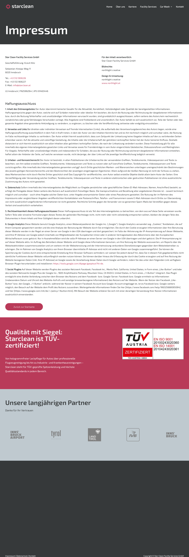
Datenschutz (22, 556)
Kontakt (32, 556)
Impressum (10, 556)
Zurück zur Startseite (24, 306)
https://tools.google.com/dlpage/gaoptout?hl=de (78, 263)
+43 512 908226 (18, 78)
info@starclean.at (22, 85)
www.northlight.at (111, 83)
